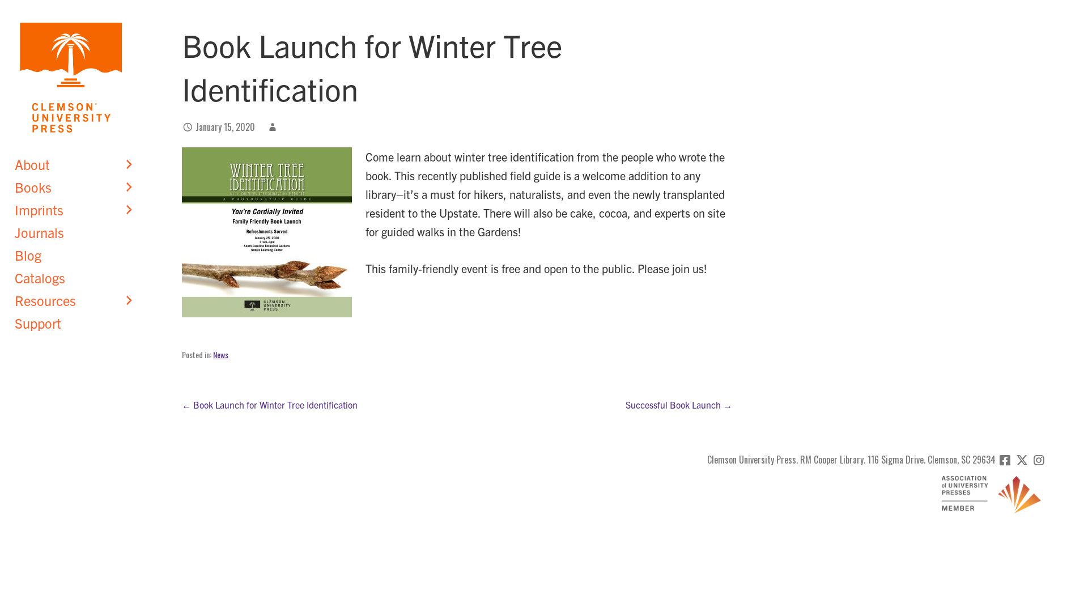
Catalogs (40, 277)
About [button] (32, 164)
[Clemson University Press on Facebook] (1005, 459)
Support (38, 323)
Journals (39, 232)
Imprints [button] (39, 209)
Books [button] (33, 187)
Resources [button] (45, 300)
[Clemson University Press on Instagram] (1039, 459)
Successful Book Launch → (679, 404)
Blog (28, 255)
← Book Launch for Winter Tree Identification (270, 404)
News (220, 354)
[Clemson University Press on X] (1022, 459)
